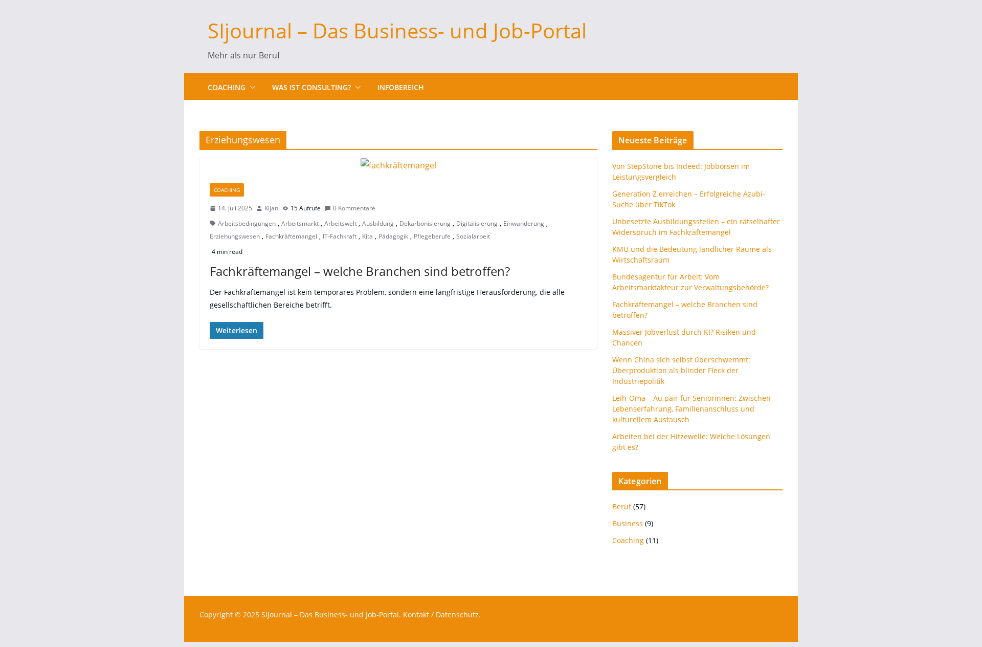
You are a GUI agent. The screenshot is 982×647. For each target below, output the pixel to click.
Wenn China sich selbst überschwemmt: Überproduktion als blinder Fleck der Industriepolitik (681, 370)
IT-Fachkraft (339, 236)
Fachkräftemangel (291, 236)
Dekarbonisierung (425, 223)
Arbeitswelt (340, 223)
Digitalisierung (477, 223)
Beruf (621, 506)
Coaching (227, 87)
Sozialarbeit (473, 236)
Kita (367, 236)
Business (627, 523)
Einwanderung (523, 223)
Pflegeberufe (432, 236)
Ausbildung (378, 223)
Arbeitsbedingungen (247, 223)
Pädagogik (393, 236)
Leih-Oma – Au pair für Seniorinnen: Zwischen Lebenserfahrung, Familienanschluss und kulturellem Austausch (691, 408)
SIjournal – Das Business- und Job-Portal (397, 30)
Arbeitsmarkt (300, 223)
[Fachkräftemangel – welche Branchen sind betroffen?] (398, 165)
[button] (251, 87)
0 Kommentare (354, 208)
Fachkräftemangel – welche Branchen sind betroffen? (360, 271)
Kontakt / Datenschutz (441, 614)
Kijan (271, 208)
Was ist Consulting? (311, 87)
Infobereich (400, 87)
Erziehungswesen (235, 236)
